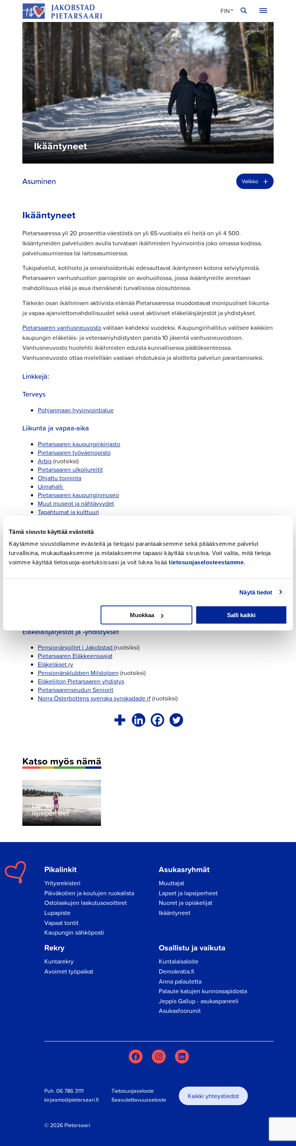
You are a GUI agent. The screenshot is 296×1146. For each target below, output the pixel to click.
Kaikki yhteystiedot (213, 1096)
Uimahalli (51, 486)
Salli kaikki (241, 615)
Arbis (45, 461)
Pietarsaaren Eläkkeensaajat (75, 655)
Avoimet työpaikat (68, 971)
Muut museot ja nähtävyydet (76, 503)
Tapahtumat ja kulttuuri (68, 512)
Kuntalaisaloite (178, 961)
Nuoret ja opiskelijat (185, 902)
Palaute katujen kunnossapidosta (203, 991)
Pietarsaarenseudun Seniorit (75, 689)
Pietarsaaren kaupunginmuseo (78, 495)
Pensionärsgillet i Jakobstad (76, 647)
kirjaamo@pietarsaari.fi (71, 1100)
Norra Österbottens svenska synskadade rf (94, 698)
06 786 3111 (70, 1091)
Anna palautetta (180, 981)
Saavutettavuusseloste (138, 1100)
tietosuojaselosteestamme (206, 562)
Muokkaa (142, 615)
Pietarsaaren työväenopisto (74, 452)
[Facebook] (157, 720)
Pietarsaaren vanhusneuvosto (61, 327)
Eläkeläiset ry (55, 664)
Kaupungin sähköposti (74, 932)
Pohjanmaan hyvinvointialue (76, 410)
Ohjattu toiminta (59, 478)
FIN (225, 11)
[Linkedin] (138, 720)
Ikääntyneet (174, 912)
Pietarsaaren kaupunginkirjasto (79, 444)
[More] (119, 720)
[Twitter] (176, 720)
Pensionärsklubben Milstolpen (78, 672)
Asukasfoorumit (180, 1010)
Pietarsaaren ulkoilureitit (70, 469)
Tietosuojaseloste (132, 1091)
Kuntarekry (59, 961)
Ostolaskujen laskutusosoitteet (85, 902)
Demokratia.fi (176, 971)
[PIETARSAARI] (62, 11)
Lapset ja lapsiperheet (188, 893)
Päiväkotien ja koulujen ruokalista (89, 893)
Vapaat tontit (61, 922)
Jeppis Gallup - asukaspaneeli (199, 1001)
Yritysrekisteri (62, 883)
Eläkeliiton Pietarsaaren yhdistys (81, 681)
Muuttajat (171, 883)
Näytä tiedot (255, 592)
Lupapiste (57, 912)
